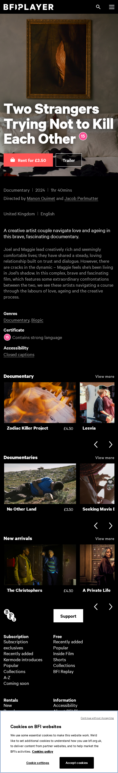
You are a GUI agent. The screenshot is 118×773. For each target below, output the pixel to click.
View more (104, 376)
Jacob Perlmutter (81, 198)
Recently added (18, 653)
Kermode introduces (23, 659)
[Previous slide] (95, 445)
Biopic (37, 320)
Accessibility (65, 705)
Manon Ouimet (41, 198)
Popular (11, 665)
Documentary (16, 320)
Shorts (59, 659)
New (8, 705)
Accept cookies (77, 762)
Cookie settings (37, 762)
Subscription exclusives (16, 644)
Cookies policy (42, 751)
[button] (28, 160)
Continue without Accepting (97, 718)
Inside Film (63, 653)
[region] (59, 741)
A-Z (7, 677)
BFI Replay (63, 671)
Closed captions (19, 354)
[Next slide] (110, 445)
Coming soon (16, 683)
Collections (14, 671)
